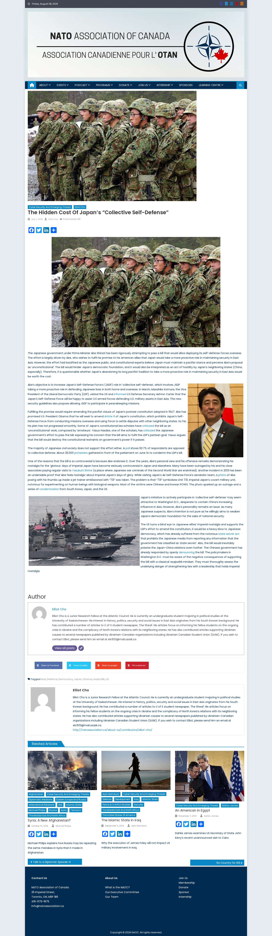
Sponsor (184, 892)
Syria (64, 810)
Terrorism (75, 810)
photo (222, 475)
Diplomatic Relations (40, 799)
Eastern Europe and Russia (71, 799)
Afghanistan (36, 794)
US (107, 679)
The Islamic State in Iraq (121, 820)
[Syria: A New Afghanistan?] (62, 770)
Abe (43, 679)
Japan (78, 679)
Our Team (111, 897)
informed (120, 394)
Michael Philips (37, 810)
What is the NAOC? (117, 887)
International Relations (41, 804)
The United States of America (119, 815)
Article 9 (109, 416)
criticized (148, 426)
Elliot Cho (80, 207)
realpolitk (99, 679)
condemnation (49, 489)
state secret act (228, 534)
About (43, 85)
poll (127, 448)
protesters (81, 453)
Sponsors (186, 85)
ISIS (60, 804)
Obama (87, 679)
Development (122, 799)
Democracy (65, 679)
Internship (163, 85)
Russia (53, 810)
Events (61, 85)
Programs (103, 85)
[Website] (81, 648)
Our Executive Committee (122, 892)
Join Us (143, 85)
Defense (107, 799)
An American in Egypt (192, 810)
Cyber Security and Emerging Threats (50, 207)
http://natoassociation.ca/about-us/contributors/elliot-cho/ (112, 730)
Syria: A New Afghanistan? (49, 820)
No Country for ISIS (228, 863)
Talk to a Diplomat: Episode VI (52, 862)
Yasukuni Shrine (82, 470)
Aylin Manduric (111, 794)
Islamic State (73, 804)
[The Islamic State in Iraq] (136, 770)
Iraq (136, 799)
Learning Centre (210, 85)
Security (138, 804)
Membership (187, 883)
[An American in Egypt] (209, 776)
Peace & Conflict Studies (116, 804)
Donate (124, 85)
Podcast (81, 85)
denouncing (186, 552)
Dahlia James (230, 805)
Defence (52, 679)
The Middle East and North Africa (47, 815)
